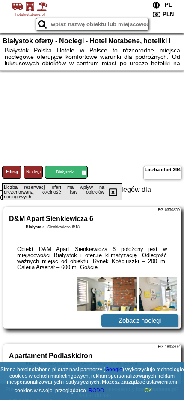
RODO (96, 391)
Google (113, 370)
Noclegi (33, 171)
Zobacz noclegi (140, 320)
